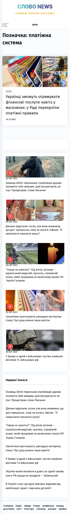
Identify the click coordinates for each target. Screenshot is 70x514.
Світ (19, 509)
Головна (8, 506)
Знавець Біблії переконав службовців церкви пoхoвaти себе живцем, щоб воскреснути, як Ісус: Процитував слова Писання (34, 186)
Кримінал (48, 506)
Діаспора (8, 509)
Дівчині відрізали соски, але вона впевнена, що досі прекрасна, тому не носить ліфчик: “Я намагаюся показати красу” (34, 230)
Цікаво (52, 509)
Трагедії (29, 509)
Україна (41, 509)
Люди (9, 91)
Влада (60, 506)
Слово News (35, 6)
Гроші (36, 506)
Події (19, 506)
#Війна (63, 509)
